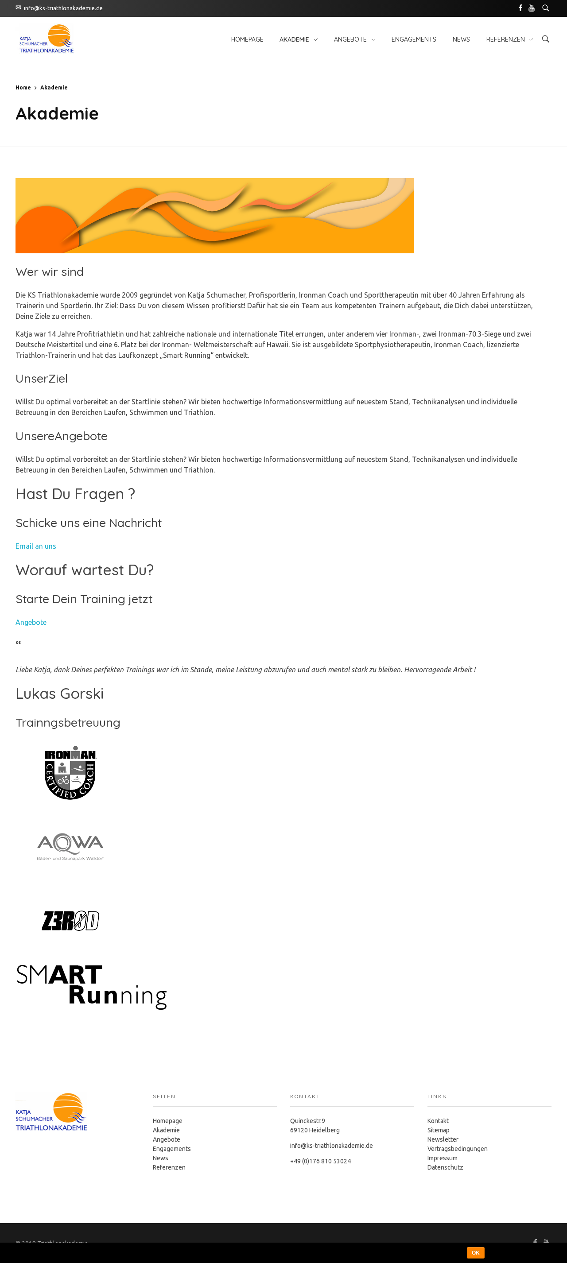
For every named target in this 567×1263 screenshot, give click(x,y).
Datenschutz (445, 1167)
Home (23, 87)
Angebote (31, 622)
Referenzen (169, 1167)
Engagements (172, 1148)
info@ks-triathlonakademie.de (63, 8)
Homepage (168, 1120)
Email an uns (36, 546)
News (160, 1158)
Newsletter (442, 1139)
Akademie (166, 1130)
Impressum (442, 1158)
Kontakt (438, 1120)
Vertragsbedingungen (457, 1148)
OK (476, 1253)
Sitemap (438, 1130)
